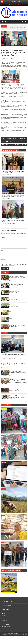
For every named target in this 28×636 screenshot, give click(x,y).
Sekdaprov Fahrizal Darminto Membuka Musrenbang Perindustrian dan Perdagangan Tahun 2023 (13, 197)
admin (10, 175)
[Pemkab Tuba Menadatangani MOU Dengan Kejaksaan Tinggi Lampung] (5, 286)
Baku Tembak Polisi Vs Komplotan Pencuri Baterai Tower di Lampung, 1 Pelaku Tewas (18, 398)
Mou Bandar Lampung (14, 292)
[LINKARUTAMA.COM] (2, 22)
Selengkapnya (4, 368)
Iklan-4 (10, 313)
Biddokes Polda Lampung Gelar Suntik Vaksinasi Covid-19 (14, 146)
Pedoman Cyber (7, 627)
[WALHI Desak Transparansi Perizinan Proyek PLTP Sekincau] (5, 391)
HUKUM (3, 352)
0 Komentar (14, 59)
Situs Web (3, 261)
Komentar (3, 238)
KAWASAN (4, 543)
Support (5, 615)
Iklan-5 (10, 319)
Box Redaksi (6, 625)
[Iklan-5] (5, 320)
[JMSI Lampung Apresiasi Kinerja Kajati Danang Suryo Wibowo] (12, 345)
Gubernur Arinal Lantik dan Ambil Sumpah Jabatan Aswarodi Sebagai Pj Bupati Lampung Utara (13, 173)
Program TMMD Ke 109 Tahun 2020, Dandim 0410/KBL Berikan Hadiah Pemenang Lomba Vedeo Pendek (13, 222)
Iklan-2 (10, 299)
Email (2, 256)
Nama (2, 251)
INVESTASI (4, 463)
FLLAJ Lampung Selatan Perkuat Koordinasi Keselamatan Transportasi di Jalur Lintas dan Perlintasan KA (17, 279)
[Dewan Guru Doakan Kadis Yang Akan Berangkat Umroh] (5, 327)
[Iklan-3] (5, 307)
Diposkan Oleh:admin (5, 59)
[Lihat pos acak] (25, 22)
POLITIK (2, 45)
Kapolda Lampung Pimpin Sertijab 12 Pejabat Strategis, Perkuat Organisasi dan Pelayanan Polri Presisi (18, 374)
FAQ (5, 617)
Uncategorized (4, 410)
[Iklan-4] (5, 313)
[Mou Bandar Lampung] (5, 293)
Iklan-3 (10, 306)
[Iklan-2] (5, 300)
